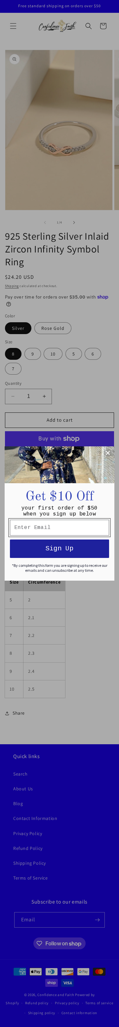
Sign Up (59, 548)
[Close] (108, 453)
